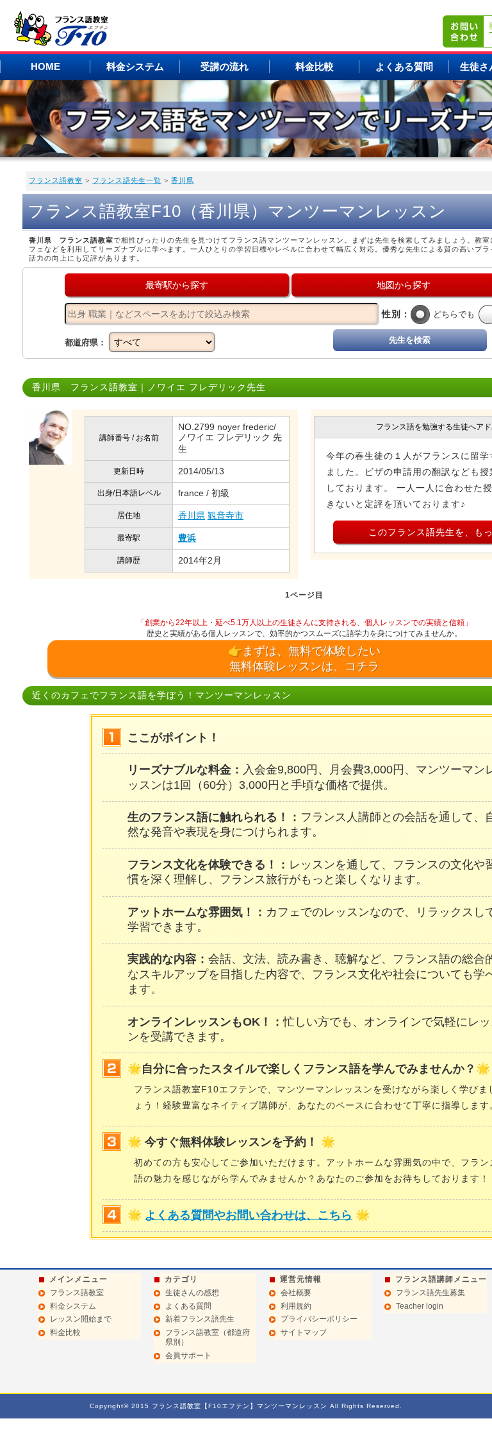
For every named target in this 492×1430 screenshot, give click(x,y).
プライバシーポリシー (319, 1318)
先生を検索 (409, 340)
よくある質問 (404, 66)
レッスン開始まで (80, 1318)
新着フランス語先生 (199, 1318)
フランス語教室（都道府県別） (207, 1337)
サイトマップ (304, 1332)
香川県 (182, 180)
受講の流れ (225, 66)
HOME (45, 66)
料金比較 (314, 66)
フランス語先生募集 (430, 1292)
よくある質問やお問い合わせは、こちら (248, 1215)
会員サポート (188, 1355)
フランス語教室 (56, 180)
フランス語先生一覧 (126, 180)
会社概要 (296, 1292)
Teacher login (419, 1306)
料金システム (135, 66)
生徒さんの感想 (192, 1292)
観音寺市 (225, 515)
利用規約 (296, 1306)
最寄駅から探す (176, 285)
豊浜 (187, 538)
